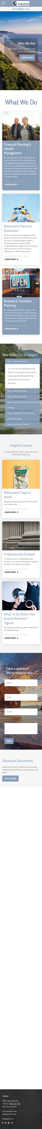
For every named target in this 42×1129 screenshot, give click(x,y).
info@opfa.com (7, 1119)
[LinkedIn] (5, 1123)
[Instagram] (12, 1123)
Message (8, 721)
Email (6, 692)
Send (9, 741)
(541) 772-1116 (12, 1101)
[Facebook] (2, 1123)
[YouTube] (9, 1123)
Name (7, 677)
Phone (7, 706)
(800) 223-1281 (15, 1104)
